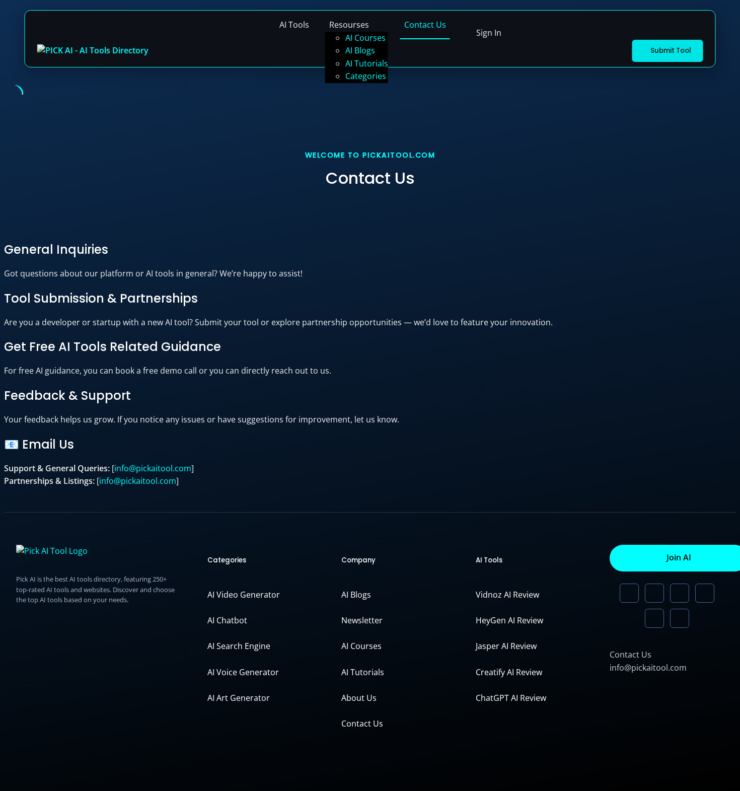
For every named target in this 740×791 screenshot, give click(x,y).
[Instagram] (654, 618)
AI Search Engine (238, 646)
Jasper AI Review (506, 646)
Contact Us (425, 24)
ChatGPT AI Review (511, 697)
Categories (365, 76)
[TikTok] (704, 593)
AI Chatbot (227, 620)
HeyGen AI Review (509, 620)
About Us (359, 697)
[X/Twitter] (654, 593)
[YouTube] (679, 593)
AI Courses (365, 37)
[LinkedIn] (629, 593)
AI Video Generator (243, 594)
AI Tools (294, 24)
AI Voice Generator (243, 672)
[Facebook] (679, 618)
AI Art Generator (238, 697)
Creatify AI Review (509, 672)
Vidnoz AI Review (507, 594)
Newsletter (362, 620)
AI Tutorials (366, 63)
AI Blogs (360, 50)
